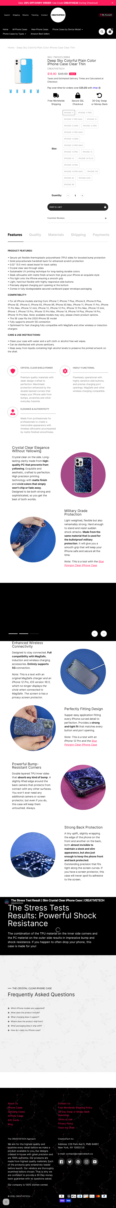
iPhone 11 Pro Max (73, 119)
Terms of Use (65, 1119)
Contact (44, 15)
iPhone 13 (87, 152)
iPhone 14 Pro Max (73, 171)
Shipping (16, 15)
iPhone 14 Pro (71, 165)
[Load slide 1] (13, 634)
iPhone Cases (15, 1107)
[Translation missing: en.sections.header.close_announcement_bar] (112, 2)
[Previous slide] (95, 634)
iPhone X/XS (84, 178)
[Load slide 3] (34, 634)
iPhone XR (69, 184)
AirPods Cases (15, 1115)
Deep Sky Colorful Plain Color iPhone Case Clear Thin (46, 47)
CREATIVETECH (23, 1196)
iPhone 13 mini (71, 139)
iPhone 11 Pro (85, 112)
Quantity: (57, 195)
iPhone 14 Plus (86, 158)
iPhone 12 (92, 119)
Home (11, 47)
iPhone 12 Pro (90, 126)
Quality (35, 235)
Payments (101, 235)
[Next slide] (104, 634)
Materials (56, 235)
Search (7, 15)
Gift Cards (13, 1120)
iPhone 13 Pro (71, 152)
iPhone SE (69, 178)
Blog (10, 1124)
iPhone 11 (68, 112)
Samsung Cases (16, 1111)
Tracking (34, 15)
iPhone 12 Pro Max (73, 132)
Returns (25, 15)
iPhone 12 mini (71, 126)
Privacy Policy (65, 1123)
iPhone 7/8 (92, 171)
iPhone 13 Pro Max (73, 145)
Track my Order (66, 1127)
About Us (13, 1103)
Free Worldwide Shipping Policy (75, 1107)
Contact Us (64, 1103)
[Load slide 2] (23, 634)
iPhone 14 (69, 158)
